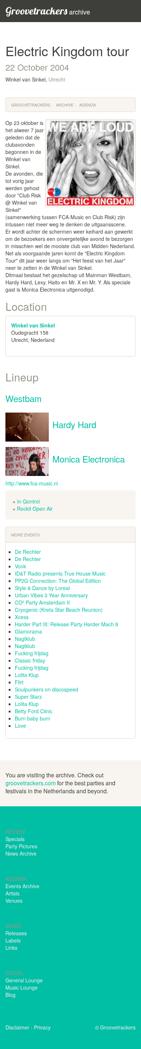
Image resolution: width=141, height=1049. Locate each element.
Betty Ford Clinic (33, 711)
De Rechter (28, 551)
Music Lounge (21, 987)
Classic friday (30, 660)
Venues (13, 900)
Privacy (42, 1027)
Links (11, 947)
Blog (10, 994)
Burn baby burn (32, 718)
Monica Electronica (88, 458)
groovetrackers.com (30, 783)
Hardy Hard (74, 424)
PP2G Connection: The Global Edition (58, 580)
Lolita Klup (27, 674)
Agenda (87, 105)
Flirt (19, 682)
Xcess (22, 616)
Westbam (23, 398)
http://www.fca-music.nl (31, 483)
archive (47, 10)
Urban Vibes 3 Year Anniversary (51, 595)
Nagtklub (25, 638)
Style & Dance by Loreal (42, 588)
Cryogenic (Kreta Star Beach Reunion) (59, 609)
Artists (12, 893)
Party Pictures (21, 846)
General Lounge (24, 980)
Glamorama (28, 631)
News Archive (21, 853)
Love (20, 725)
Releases (16, 933)
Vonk (20, 566)
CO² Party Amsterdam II (42, 602)
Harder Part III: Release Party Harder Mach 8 (66, 624)
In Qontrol (28, 501)
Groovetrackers (30, 105)
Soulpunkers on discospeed (46, 689)
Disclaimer (17, 1027)
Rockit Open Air (35, 508)
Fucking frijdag (31, 653)
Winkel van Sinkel (33, 325)
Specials (15, 839)
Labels (13, 940)
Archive (64, 105)
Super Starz (28, 696)
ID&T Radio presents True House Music (60, 573)
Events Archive (22, 886)
